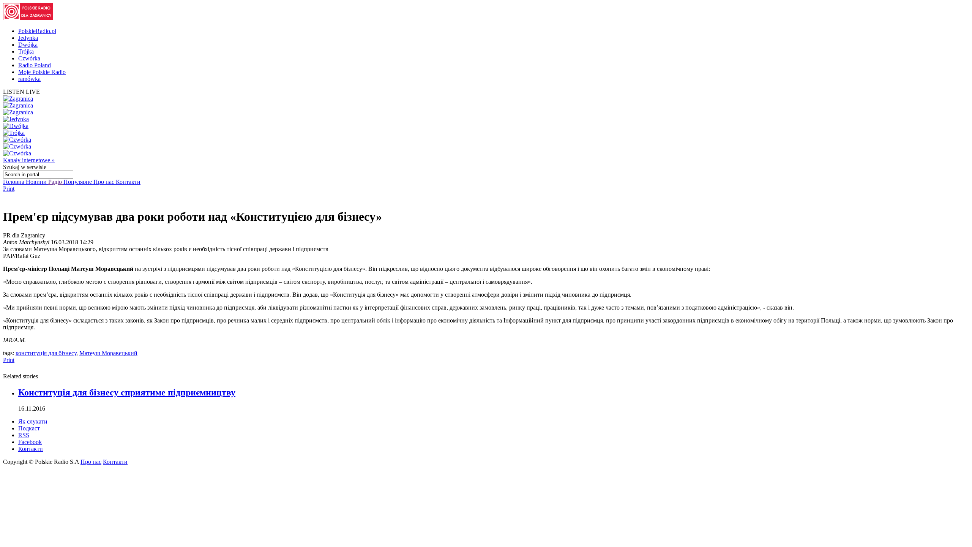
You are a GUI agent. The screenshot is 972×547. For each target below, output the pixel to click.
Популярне (78, 182)
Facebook (30, 442)
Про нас (104, 182)
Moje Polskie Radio (42, 72)
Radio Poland (34, 65)
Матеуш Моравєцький (108, 353)
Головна (14, 182)
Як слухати (32, 421)
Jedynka (28, 38)
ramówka (29, 79)
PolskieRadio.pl (37, 31)
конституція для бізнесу (46, 353)
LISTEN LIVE (21, 92)
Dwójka (28, 44)
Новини (37, 182)
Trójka (26, 51)
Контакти (128, 182)
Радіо (55, 182)
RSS (23, 435)
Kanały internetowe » (29, 160)
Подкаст (29, 428)
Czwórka (29, 58)
